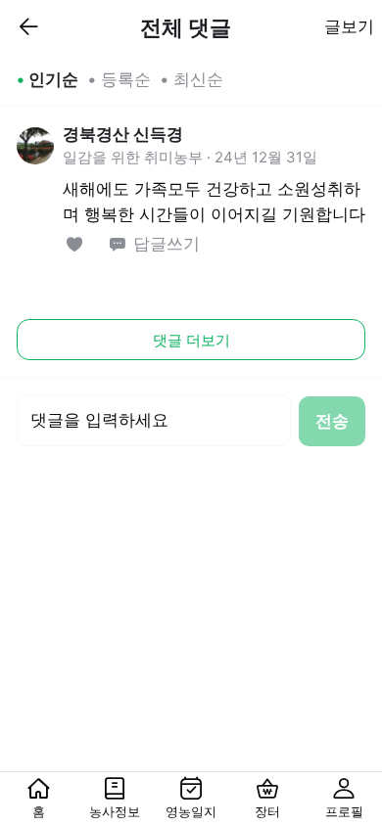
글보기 (349, 26)
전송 (332, 421)
